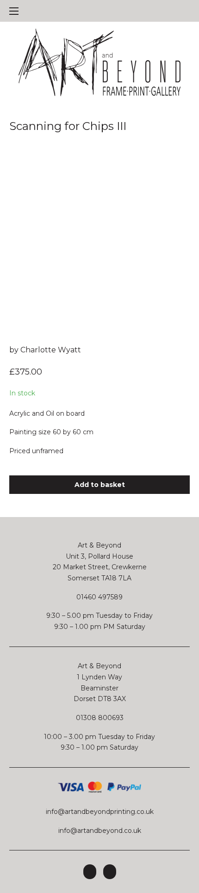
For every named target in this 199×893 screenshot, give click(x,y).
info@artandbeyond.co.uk (99, 830)
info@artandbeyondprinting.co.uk (100, 811)
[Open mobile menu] (14, 11)
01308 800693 (100, 718)
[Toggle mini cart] (185, 11)
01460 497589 (99, 597)
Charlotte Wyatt (50, 349)
